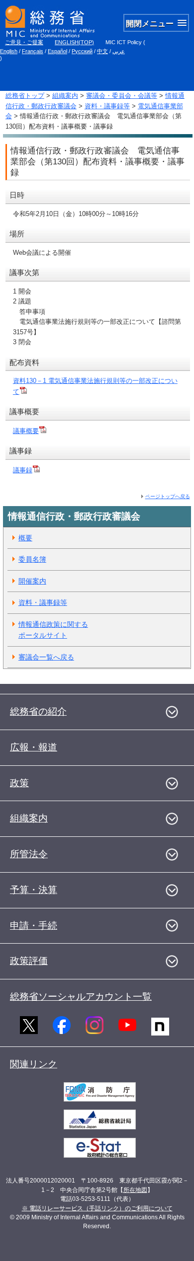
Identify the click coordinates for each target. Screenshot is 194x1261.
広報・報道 (33, 747)
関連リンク (33, 1064)
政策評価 (29, 961)
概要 (25, 538)
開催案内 (32, 581)
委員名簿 (32, 559)
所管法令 (29, 854)
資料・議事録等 (107, 106)
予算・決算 (33, 890)
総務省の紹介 (38, 711)
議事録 (22, 470)
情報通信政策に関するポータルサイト (53, 630)
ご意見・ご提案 (24, 42)
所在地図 (135, 1190)
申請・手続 (33, 925)
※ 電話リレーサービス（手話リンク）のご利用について (97, 1208)
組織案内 (65, 95)
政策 (19, 783)
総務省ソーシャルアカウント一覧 (81, 996)
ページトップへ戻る (167, 496)
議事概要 (26, 431)
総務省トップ (24, 95)
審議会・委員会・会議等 (121, 95)
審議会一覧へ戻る (46, 657)
